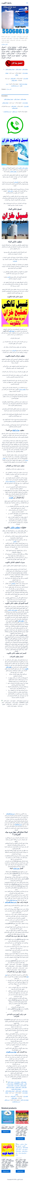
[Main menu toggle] (27, 2)
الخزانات (16, 182)
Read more (6, 1131)
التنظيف (13, 583)
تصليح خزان (25, 73)
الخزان (8, 277)
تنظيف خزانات (22, 389)
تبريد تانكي (14, 111)
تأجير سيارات (25, 36)
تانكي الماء (10, 191)
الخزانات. (15, 261)
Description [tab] (4, 96)
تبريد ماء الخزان (18, 824)
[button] (26, 8)
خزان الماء (15, 430)
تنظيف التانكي (13, 171)
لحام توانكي (14, 80)
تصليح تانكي (25, 69)
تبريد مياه (12, 814)
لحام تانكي (13, 78)
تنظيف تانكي (15, 527)
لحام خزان (25, 78)
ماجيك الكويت (6, 3)
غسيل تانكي (18, 69)
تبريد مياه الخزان (15, 85)
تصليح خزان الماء (23, 84)
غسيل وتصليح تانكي (10, 69)
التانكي (15, 541)
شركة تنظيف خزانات (10, 481)
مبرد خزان (16, 868)
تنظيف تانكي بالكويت (23, 168)
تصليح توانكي (5, 102)
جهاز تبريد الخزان (11, 1052)
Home (2, 36)
